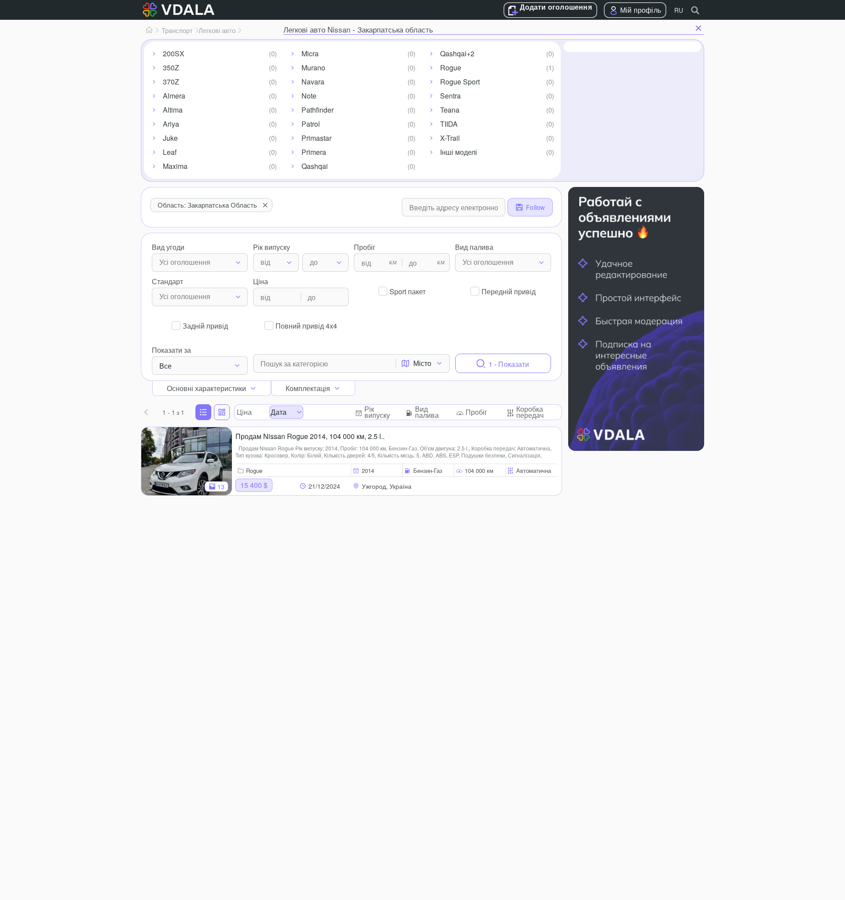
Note (308, 96)
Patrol (310, 124)
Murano (313, 67)
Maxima (175, 166)
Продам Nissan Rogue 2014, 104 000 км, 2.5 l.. (310, 436)
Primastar (316, 138)
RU (678, 10)
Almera (174, 96)
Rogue (450, 67)
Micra (310, 53)
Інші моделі (458, 152)
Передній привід (508, 291)
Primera (313, 152)
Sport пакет (407, 291)
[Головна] (149, 30)
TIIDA (449, 124)
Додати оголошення (556, 7)
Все (165, 366)
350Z (171, 67)
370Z (171, 82)
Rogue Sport (460, 82)
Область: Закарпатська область (207, 204)
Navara (312, 82)
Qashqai (314, 166)
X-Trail (450, 138)
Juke (170, 138)
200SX (173, 53)
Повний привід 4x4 (306, 326)
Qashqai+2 (457, 53)
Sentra (450, 96)
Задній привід (205, 326)
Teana (449, 110)
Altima (173, 110)
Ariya (171, 124)
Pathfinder (317, 110)
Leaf (169, 152)
